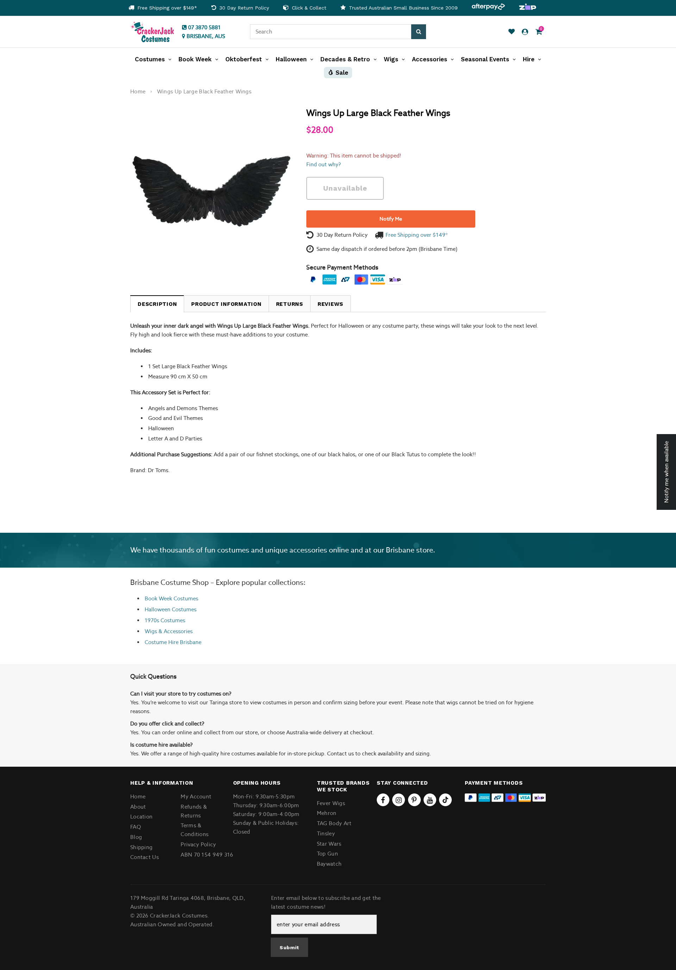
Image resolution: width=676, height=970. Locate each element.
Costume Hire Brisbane (173, 642)
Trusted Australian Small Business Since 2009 (402, 8)
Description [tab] (157, 304)
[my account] (525, 32)
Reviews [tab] (330, 304)
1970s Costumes (165, 620)
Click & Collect (308, 8)
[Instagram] (398, 799)
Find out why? (323, 164)
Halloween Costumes (170, 609)
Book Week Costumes (171, 598)
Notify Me (391, 219)
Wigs (151, 631)
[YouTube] (430, 799)
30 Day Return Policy (243, 8)
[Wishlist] (511, 32)
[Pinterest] (414, 799)
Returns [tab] (289, 304)
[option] (162, 8)
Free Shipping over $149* (166, 8)
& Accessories (175, 631)
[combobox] (330, 31)
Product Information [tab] (226, 304)
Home (137, 91)
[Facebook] (383, 799)
